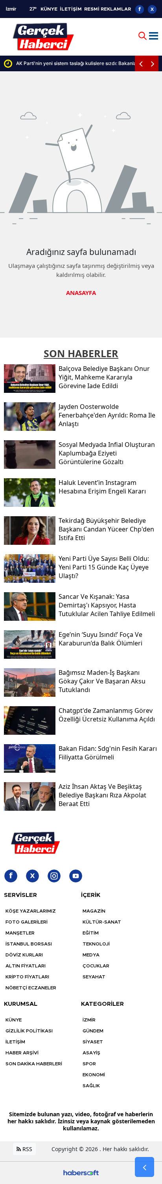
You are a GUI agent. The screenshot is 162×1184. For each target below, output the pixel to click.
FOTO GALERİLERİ (27, 922)
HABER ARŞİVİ (22, 1052)
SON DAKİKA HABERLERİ (34, 1063)
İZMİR (89, 1020)
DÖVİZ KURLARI (24, 955)
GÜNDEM (93, 1031)
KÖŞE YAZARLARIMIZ (31, 911)
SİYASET (93, 1041)
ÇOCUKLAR (96, 965)
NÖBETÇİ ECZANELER (31, 987)
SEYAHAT (94, 976)
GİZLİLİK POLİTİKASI (29, 1031)
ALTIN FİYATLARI (26, 965)
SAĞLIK (91, 1085)
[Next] (152, 63)
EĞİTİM (91, 933)
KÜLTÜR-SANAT (102, 922)
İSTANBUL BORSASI (29, 944)
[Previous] (141, 63)
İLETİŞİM (71, 9)
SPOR (89, 1063)
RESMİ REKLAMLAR (107, 9)
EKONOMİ (94, 1074)
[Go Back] (144, 1167)
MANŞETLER (20, 933)
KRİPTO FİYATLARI (27, 976)
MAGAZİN (94, 911)
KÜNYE (48, 9)
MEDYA (91, 955)
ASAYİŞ (91, 1052)
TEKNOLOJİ (96, 944)
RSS (26, 1149)
